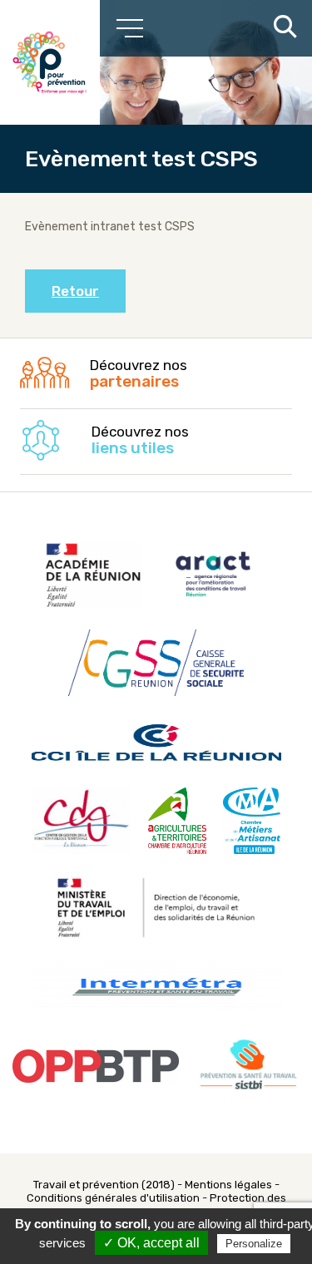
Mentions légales (228, 1184)
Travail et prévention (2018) (104, 1184)
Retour (75, 291)
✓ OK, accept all (151, 1243)
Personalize (253, 1243)
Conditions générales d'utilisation (113, 1198)
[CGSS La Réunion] (50, 62)
